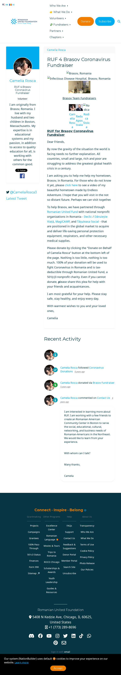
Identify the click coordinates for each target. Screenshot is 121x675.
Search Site (69, 567)
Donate (85, 21)
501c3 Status (34, 554)
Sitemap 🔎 (34, 573)
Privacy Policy (87, 557)
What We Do (87, 538)
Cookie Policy (87, 550)
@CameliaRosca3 (23, 192)
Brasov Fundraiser (104, 382)
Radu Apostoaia (79, 120)
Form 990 (34, 567)
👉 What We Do (60, 12)
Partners (55, 30)
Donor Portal (69, 554)
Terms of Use (87, 544)
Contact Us (103, 398)
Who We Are (58, 5)
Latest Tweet (16, 198)
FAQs (69, 525)
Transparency (87, 525)
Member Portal (69, 560)
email (67, 651)
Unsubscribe (69, 573)
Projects (34, 525)
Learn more (22, 662)
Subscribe (105, 21)
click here (71, 185)
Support (69, 531)
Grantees (34, 538)
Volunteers (57, 18)
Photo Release (87, 563)
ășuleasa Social (88, 221)
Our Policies (87, 569)
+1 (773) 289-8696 (60, 627)
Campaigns (34, 531)
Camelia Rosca (23, 81)
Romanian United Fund (62, 212)
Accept (58, 668)
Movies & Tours (52, 545)
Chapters (56, 37)
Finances (34, 560)
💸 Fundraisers (59, 24)
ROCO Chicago (51, 561)
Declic (88, 216)
